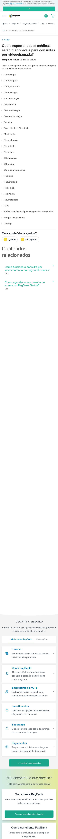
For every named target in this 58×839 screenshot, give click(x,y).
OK (29, 8)
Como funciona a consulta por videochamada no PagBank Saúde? (27, 268)
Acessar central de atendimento (29, 814)
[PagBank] (15, 16)
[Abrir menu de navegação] (4, 15)
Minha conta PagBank (21, 639)
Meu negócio (41, 639)
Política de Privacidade (15, 3)
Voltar (6, 39)
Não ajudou (31, 239)
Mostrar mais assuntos (31, 763)
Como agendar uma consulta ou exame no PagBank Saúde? (25, 284)
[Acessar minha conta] (46, 16)
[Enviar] (4, 30)
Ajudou (12, 239)
